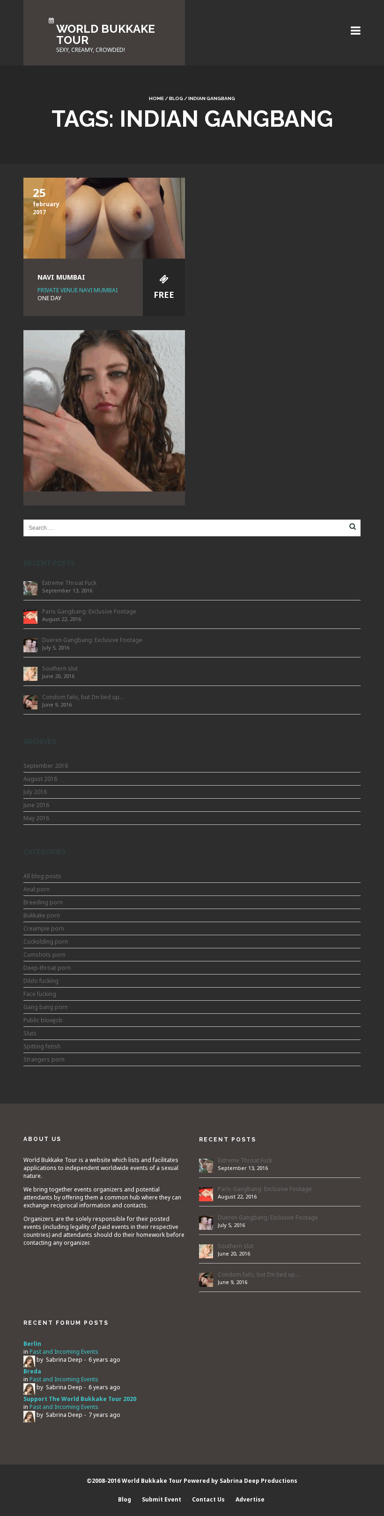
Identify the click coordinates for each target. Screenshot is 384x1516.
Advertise (250, 1499)
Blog (176, 98)
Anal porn (36, 889)
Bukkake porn (41, 915)
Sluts (30, 1033)
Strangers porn (44, 1059)
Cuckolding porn (45, 942)
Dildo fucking (41, 981)
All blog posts (42, 876)
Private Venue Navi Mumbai (77, 290)
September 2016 (45, 766)
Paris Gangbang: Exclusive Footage (89, 611)
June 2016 (36, 805)
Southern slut (60, 668)
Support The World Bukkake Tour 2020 (79, 1399)
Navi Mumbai (61, 277)
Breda (32, 1371)
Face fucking (39, 994)
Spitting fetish (41, 1046)
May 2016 (36, 818)
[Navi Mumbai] (104, 217)
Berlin (32, 1344)
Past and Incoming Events (64, 1352)
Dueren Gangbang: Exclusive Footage (92, 640)
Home (156, 98)
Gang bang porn (45, 1007)
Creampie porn (43, 928)
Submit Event (161, 1499)
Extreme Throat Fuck (69, 583)
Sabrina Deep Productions (258, 1481)
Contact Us (208, 1499)
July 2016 (35, 792)
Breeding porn (43, 902)
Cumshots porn (44, 955)
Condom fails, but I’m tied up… (83, 697)
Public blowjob (43, 1020)
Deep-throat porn (47, 968)
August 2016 (40, 779)
